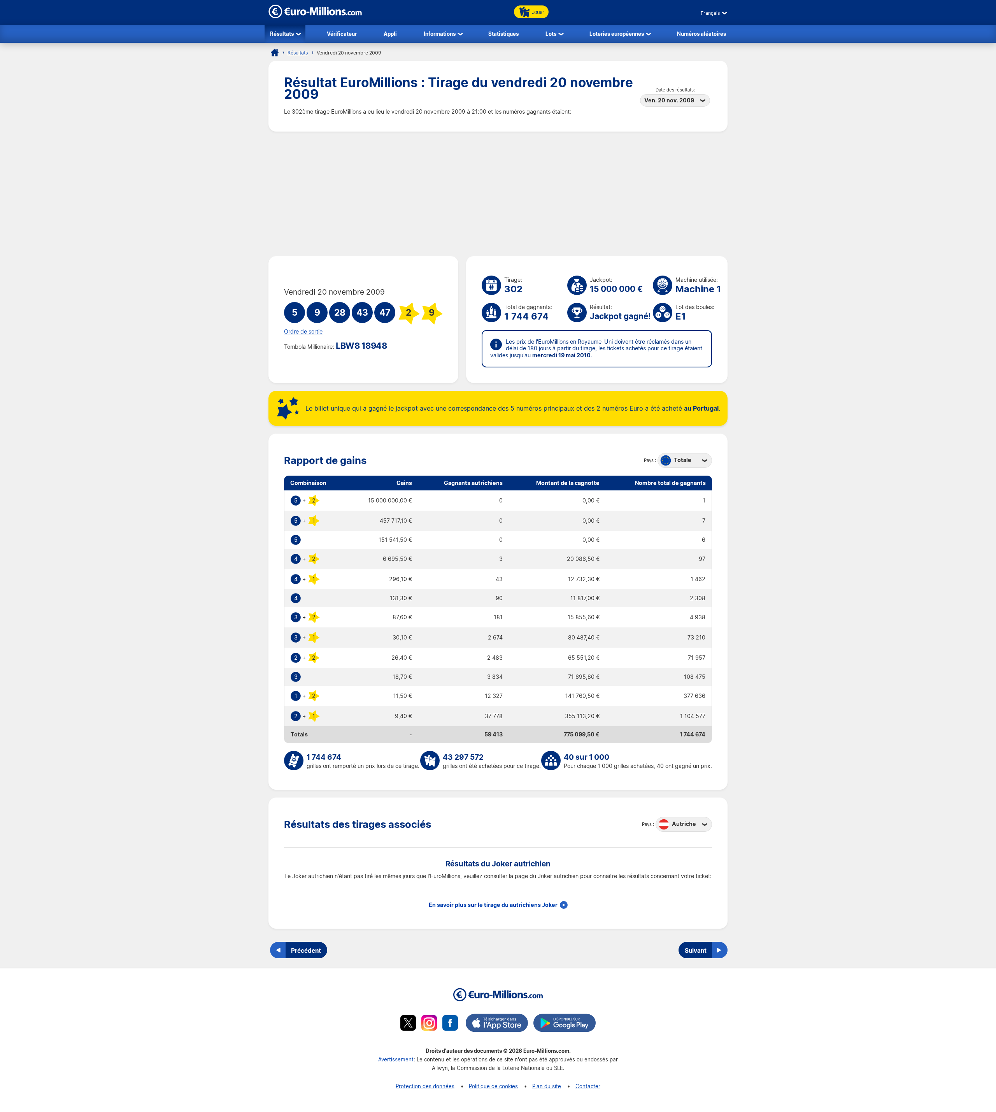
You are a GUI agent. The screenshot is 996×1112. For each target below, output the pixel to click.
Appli (390, 33)
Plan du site (546, 1086)
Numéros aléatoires (701, 33)
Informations (440, 33)
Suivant (696, 950)
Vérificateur (342, 33)
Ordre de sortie (303, 331)
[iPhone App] (497, 1024)
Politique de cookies (493, 1086)
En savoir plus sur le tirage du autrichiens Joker (493, 904)
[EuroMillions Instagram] (429, 1024)
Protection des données (425, 1086)
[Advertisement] (498, 193)
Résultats (282, 33)
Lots (550, 33)
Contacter (587, 1086)
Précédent (306, 950)
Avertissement (396, 1059)
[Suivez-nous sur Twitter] (408, 1024)
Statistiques (503, 33)
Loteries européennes (616, 33)
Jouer (538, 12)
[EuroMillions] (315, 16)
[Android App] (564, 1024)
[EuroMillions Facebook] (450, 1024)
